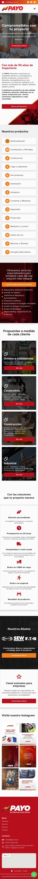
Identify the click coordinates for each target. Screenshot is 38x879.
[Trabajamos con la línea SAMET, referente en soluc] (27, 779)
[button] (34, 8)
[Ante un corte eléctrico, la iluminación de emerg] (10, 756)
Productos (5, 821)
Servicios (5, 824)
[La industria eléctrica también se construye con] (27, 756)
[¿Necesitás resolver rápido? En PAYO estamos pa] (27, 734)
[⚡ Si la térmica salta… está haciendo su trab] (10, 779)
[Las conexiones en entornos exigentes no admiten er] (10, 734)
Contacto (5, 830)
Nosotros (5, 827)
